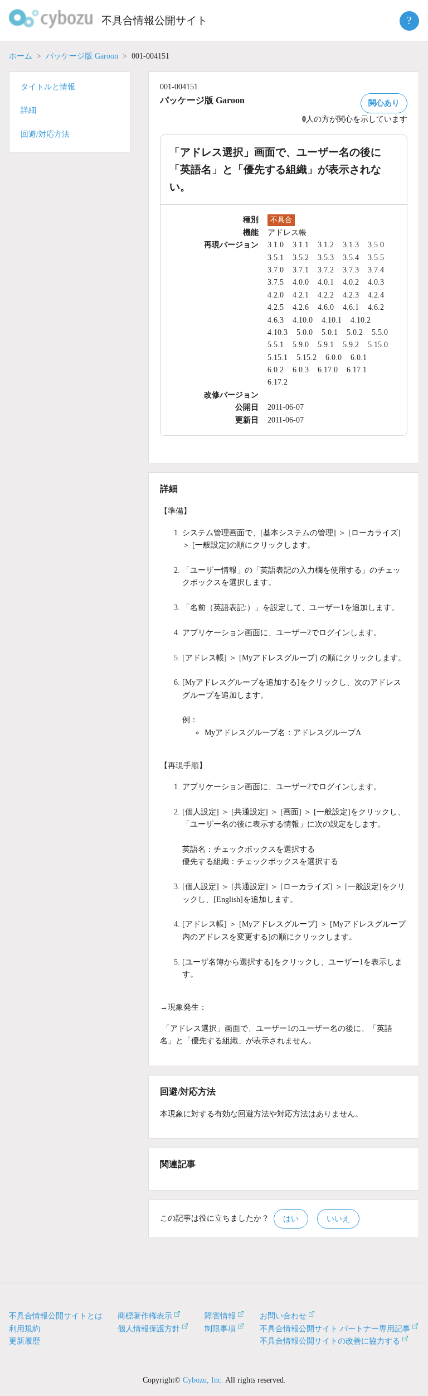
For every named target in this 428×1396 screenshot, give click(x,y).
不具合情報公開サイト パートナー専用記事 (335, 1329)
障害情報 (220, 1316)
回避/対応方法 (45, 134)
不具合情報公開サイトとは (56, 1316)
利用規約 (24, 1329)
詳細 (28, 110)
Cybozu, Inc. (203, 1380)
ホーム (20, 56)
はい (291, 1219)
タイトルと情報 (48, 87)
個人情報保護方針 (149, 1329)
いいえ (338, 1219)
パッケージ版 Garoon (82, 56)
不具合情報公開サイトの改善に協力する (330, 1341)
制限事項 (220, 1329)
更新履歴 (24, 1341)
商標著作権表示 (145, 1316)
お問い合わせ (283, 1316)
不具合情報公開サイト (154, 20)
